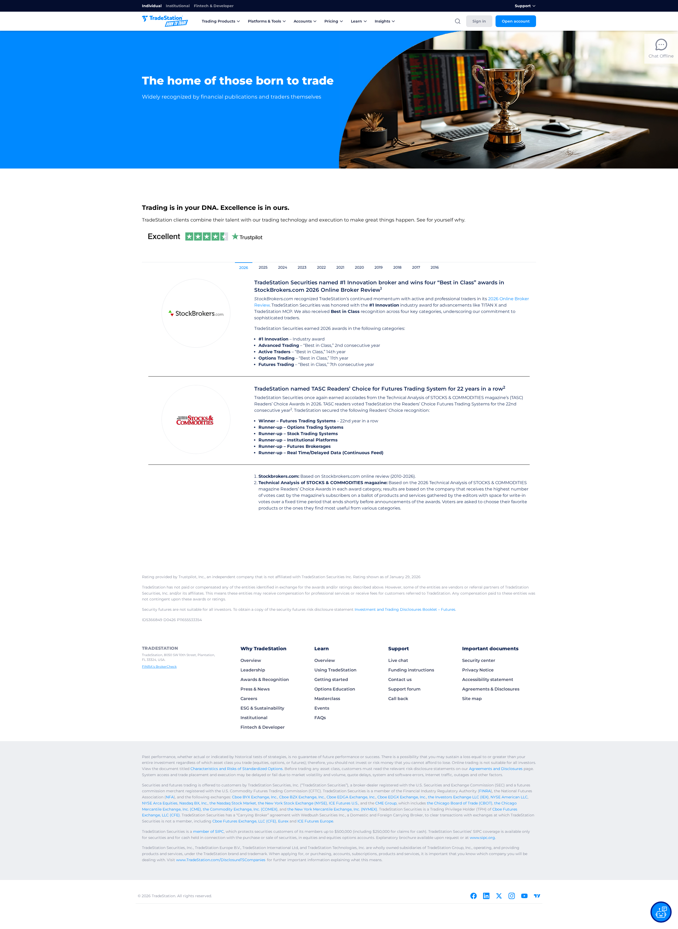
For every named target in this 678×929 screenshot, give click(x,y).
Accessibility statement (487, 679)
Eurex (283, 821)
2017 (416, 267)
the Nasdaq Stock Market (232, 803)
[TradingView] (537, 896)
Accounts (303, 21)
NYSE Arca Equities (159, 803)
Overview (250, 660)
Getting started (331, 679)
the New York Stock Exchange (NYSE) (292, 803)
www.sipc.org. (483, 837)
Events (321, 708)
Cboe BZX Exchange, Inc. (302, 797)
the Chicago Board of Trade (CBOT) (459, 803)
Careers (248, 698)
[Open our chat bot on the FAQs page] (661, 912)
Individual (152, 5)
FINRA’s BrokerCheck (159, 667)
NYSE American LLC (509, 797)
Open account (516, 21)
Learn (356, 21)
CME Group (385, 803)
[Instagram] (511, 896)
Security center (478, 660)
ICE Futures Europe (315, 821)
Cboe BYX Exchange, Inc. (254, 797)
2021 (340, 267)
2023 (302, 267)
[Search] (457, 21)
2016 (435, 267)
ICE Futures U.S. (343, 803)
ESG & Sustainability (262, 708)
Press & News (255, 689)
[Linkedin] (486, 896)
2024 (282, 267)
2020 (359, 267)
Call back (398, 698)
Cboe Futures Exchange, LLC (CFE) (244, 821)
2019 (378, 267)
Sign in (479, 21)
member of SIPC (208, 831)
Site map (472, 698)
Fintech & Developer (214, 5)
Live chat (398, 660)
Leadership (252, 670)
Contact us (400, 679)
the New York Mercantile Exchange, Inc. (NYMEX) (332, 809)
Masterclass (327, 698)
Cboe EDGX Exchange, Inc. (401, 797)
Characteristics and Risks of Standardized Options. (236, 768)
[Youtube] (524, 896)
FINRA (485, 791)
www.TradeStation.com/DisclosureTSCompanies (220, 859)
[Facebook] (473, 896)
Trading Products (218, 21)
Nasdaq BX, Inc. (193, 803)
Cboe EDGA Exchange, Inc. (351, 797)
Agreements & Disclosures (490, 689)
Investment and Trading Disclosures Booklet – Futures (405, 609)
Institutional (178, 5)
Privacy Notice (478, 670)
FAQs (320, 717)
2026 (243, 267)
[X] (499, 896)
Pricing (331, 21)
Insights (382, 21)
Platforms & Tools (264, 21)
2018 (397, 267)
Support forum (404, 689)
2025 (263, 267)
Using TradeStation (335, 670)
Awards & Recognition (264, 679)
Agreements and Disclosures (496, 768)
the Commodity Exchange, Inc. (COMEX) (240, 809)
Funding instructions (411, 670)
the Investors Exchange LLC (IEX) (458, 797)
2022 (321, 267)
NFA (170, 797)
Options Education (334, 689)
